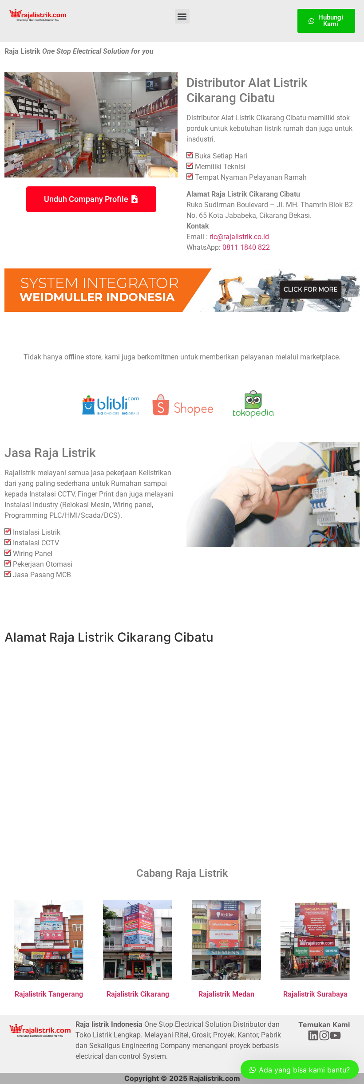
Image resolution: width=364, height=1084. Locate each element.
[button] (182, 16)
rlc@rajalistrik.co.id (239, 237)
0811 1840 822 (246, 247)
